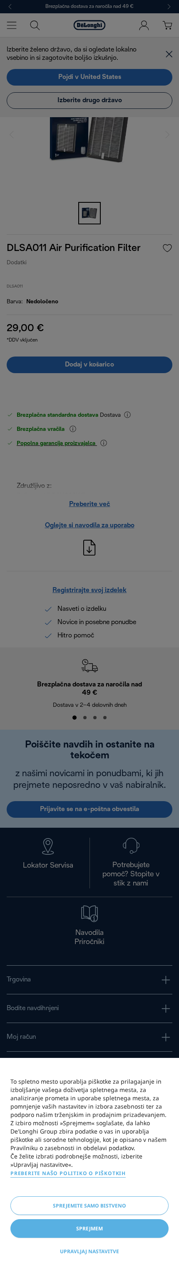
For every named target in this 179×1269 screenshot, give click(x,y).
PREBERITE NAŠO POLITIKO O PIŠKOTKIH (68, 1173)
